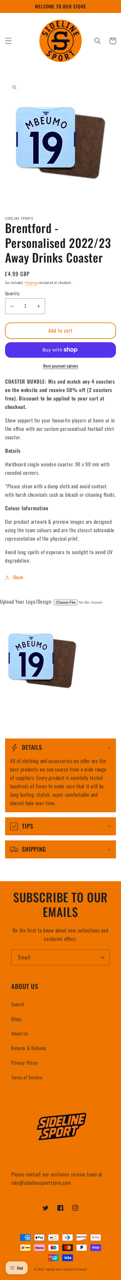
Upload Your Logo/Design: (26, 601)
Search (17, 1004)
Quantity (12, 293)
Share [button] (18, 577)
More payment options (60, 366)
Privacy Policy (24, 1062)
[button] (8, 40)
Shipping (31, 282)
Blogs (16, 1018)
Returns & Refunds (28, 1047)
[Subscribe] (102, 957)
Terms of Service (26, 1077)
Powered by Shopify (75, 1269)
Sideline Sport (54, 1269)
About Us (19, 1033)
